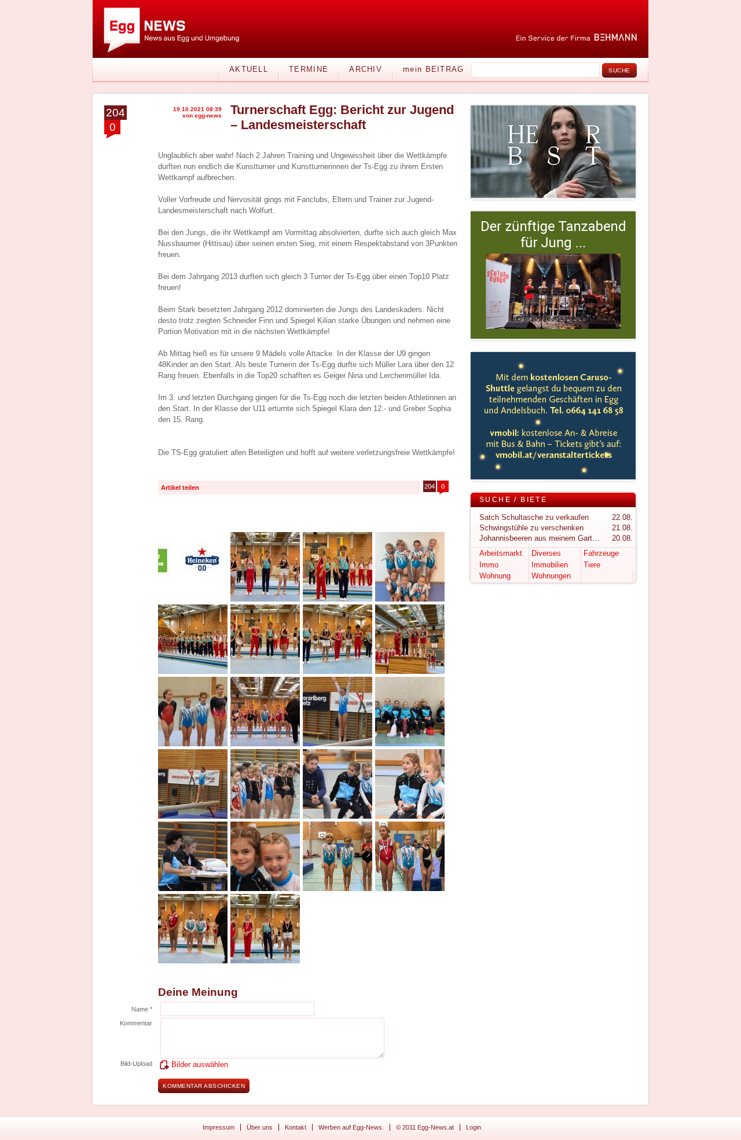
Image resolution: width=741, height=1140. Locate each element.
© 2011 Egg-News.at (425, 1127)
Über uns (260, 1127)
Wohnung (495, 575)
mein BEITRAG (433, 69)
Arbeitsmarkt (500, 553)
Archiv (365, 69)
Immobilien (549, 564)
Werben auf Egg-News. (351, 1127)
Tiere (592, 564)
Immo (488, 564)
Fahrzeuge (601, 553)
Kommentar (136, 1023)
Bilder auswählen (199, 1064)
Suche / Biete (513, 500)
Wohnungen (551, 575)
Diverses (546, 553)
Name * (141, 1009)
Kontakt (295, 1127)
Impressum (218, 1127)
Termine (308, 69)
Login (473, 1127)
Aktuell (248, 69)
